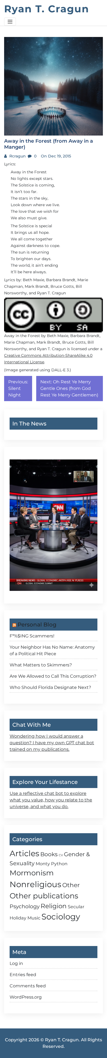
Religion (54, 906)
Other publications (44, 895)
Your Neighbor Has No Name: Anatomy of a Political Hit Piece (52, 650)
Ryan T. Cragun (46, 9)
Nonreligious (35, 884)
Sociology (60, 916)
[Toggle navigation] (10, 22)
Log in (16, 963)
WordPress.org (26, 997)
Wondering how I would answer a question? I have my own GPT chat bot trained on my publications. (52, 743)
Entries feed (23, 974)
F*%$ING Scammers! (32, 636)
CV (61, 855)
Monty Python (51, 863)
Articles (24, 853)
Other (71, 885)
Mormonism (32, 873)
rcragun (17, 156)
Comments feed (28, 985)
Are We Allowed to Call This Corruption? (53, 676)
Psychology (25, 906)
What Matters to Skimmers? (41, 665)
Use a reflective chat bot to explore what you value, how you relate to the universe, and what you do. (51, 800)
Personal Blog (37, 624)
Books (49, 854)
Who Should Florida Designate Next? (50, 687)
